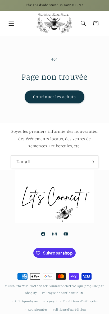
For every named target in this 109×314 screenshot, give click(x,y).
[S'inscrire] (92, 161)
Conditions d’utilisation (81, 301)
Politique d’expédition (69, 309)
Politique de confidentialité (63, 293)
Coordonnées (37, 309)
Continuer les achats (54, 96)
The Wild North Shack (32, 286)
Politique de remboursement (36, 301)
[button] (11, 23)
